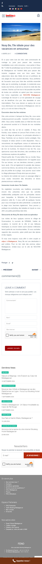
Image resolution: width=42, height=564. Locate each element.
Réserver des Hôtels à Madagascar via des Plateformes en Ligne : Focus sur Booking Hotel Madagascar (20, 391)
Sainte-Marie (6, 414)
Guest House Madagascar (14, 523)
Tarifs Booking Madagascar (14, 508)
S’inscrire (9, 511)
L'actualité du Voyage (9, 426)
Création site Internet (12, 527)
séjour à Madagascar (9, 241)
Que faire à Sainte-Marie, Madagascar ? (17, 418)
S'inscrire (20, 6)
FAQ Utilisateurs (11, 494)
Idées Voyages (6, 401)
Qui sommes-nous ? (12, 482)
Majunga (5, 372)
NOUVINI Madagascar (31, 95)
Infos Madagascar (11, 490)
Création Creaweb (8, 557)
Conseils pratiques (8, 386)
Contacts (9, 484)
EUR (26, 6)
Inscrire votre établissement (21, 557)
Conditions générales (12, 486)
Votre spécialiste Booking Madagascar (21, 547)
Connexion (12, 6)
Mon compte (10, 510)
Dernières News (8, 368)
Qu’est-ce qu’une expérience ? (15, 488)
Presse (8, 492)
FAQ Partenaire (11, 505)
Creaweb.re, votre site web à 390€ (16, 529)
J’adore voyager (11, 525)
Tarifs (31, 557)
